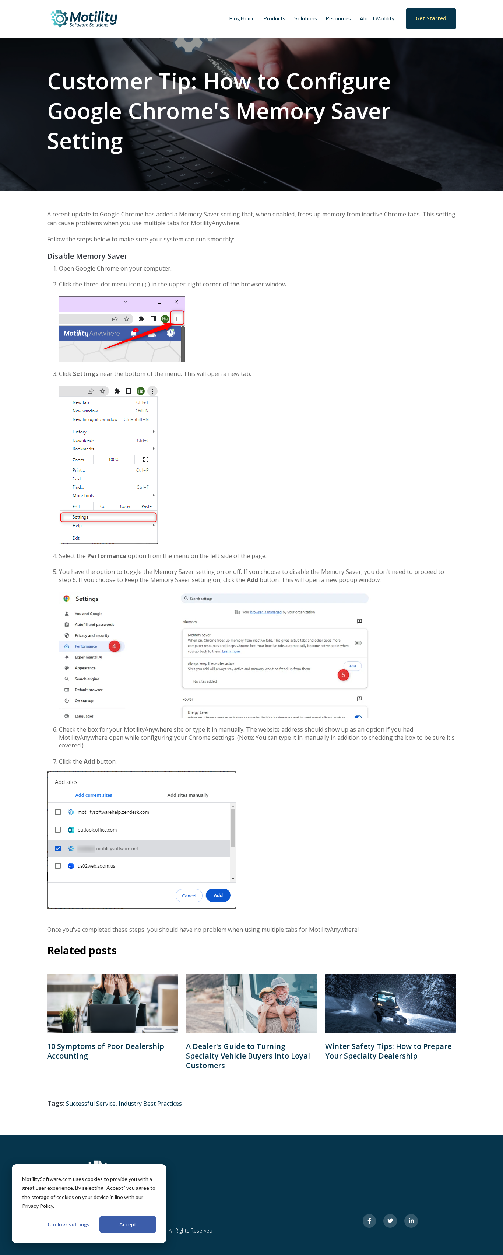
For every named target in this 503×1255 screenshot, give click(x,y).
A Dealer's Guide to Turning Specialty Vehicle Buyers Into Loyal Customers (248, 1055)
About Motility (377, 18)
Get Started (431, 18)
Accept (127, 1224)
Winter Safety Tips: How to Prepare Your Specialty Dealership (388, 1051)
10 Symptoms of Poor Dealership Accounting (105, 1051)
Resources (338, 18)
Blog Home (242, 18)
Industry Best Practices (150, 1103)
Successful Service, (92, 1103)
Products (274, 18)
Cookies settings (68, 1224)
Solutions (305, 18)
